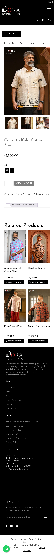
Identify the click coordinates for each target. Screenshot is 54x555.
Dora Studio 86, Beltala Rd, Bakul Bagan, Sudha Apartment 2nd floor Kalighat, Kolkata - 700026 (19, 461)
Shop (8, 392)
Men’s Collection (35, 194)
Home (7, 43)
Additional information (23, 205)
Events (9, 404)
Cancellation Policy (14, 426)
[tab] (8, 204)
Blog (8, 396)
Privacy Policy (12, 442)
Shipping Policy (13, 434)
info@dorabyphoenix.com (17, 469)
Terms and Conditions (16, 438)
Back (11, 34)
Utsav (46, 194)
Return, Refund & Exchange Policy (22, 422)
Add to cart (24, 183)
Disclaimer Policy (13, 430)
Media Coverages (14, 400)
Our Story (10, 388)
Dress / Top (17, 43)
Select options (15, 282)
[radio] (7, 170)
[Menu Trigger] (49, 7)
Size (6, 165)
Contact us (11, 408)
